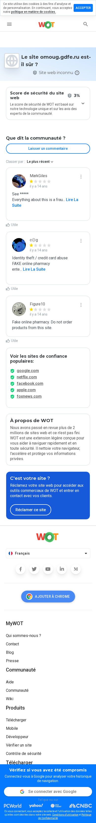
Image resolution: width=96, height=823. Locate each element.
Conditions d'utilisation (65, 814)
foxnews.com (29, 396)
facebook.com (30, 383)
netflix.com (27, 377)
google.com (28, 370)
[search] (86, 24)
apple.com (26, 390)
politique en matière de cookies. (33, 12)
